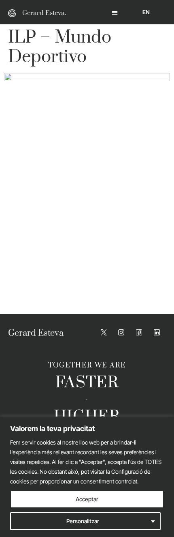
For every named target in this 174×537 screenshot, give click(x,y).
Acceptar (87, 499)
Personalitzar (82, 521)
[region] (87, 477)
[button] (114, 12)
